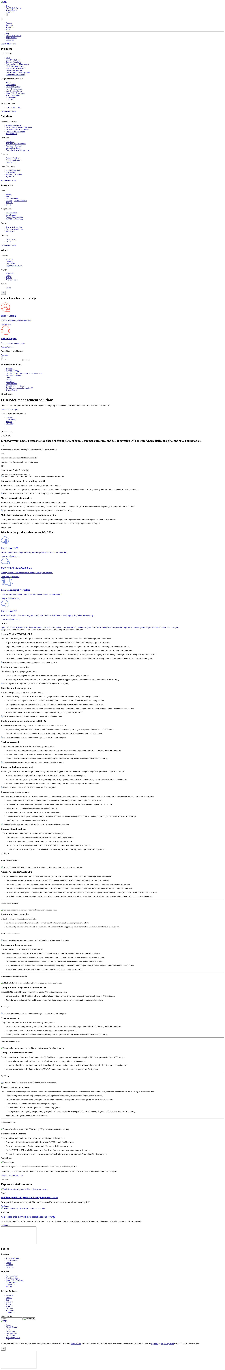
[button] (112, 863)
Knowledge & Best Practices (16, 201)
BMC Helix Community (15, 219)
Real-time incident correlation (37, 627)
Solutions (9, 25)
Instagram (9, 1306)
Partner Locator (11, 280)
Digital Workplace (12, 60)
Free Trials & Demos (13, 8)
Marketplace (10, 231)
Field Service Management (15, 68)
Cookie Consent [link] (11, 1340)
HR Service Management (15, 66)
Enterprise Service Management (17, 150)
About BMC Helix (13, 1258)
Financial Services (12, 158)
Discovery (9, 99)
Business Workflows (13, 62)
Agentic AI (10, 177)
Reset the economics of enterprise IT (19, 388)
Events (8, 205)
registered (154, 1344)
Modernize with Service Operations (19, 127)
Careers (8, 288)
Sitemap (9, 1286)
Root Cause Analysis (13, 146)
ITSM (8, 58)
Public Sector (10, 162)
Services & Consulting (14, 227)
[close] (2, 357)
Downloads (10, 1284)
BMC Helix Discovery (14, 375)
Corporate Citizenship (14, 266)
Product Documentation (14, 217)
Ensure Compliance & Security (17, 129)
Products (9, 23)
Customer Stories (12, 199)
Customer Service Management (17, 64)
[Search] (7, 14)
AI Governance (11, 134)
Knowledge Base (12, 1278)
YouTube (9, 1302)
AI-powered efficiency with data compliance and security (28, 1217)
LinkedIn (9, 1298)
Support (8, 380)
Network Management (14, 89)
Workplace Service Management (18, 72)
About (8, 29)
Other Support (11, 215)
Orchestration (11, 97)
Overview (9, 417)
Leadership (10, 261)
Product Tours (11, 239)
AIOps (8, 83)
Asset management (114, 627)
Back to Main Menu (8, 44)
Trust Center (10, 263)
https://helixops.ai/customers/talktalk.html (16, 474)
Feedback (9, 1265)
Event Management (13, 87)
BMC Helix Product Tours (15, 386)
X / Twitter (10, 1310)
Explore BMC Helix (13, 107)
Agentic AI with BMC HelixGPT (13, 627)
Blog (7, 6)
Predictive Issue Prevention (16, 144)
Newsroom (10, 274)
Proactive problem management (60, 627)
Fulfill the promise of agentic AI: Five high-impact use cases (29, 1197)
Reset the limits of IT (13, 125)
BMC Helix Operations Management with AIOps (24, 373)
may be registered (167, 1344)
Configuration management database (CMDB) (89, 627)
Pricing (8, 241)
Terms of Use (76, 1344)
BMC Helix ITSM (12, 371)
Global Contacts (12, 1261)
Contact (8, 276)
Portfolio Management (14, 70)
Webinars (9, 203)
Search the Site (6, 1316)
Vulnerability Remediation (15, 93)
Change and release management (133, 627)
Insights (8, 194)
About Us (9, 259)
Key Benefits (10, 420)
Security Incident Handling (16, 75)
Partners (9, 278)
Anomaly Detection (13, 170)
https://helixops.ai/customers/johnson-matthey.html (19, 462)
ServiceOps (10, 142)
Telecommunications (13, 160)
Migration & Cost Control (15, 132)
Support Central (11, 213)
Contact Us (10, 12)
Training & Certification (14, 229)
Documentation (11, 384)
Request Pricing (11, 10)
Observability (11, 85)
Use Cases (9, 424)
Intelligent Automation (14, 174)
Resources (9, 27)
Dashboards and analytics (169, 627)
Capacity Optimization (14, 91)
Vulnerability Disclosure (15, 1280)
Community (10, 1312)
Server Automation (13, 95)
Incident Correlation (13, 148)
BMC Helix (10, 369)
